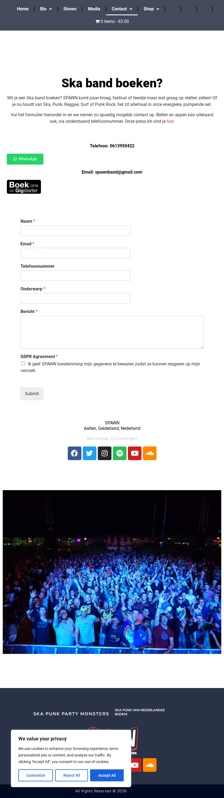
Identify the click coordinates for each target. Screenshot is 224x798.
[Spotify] (119, 453)
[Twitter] (89, 453)
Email (27, 243)
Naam (27, 221)
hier (170, 121)
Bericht (28, 311)
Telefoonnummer (37, 266)
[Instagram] (104, 453)
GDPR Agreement (39, 356)
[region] (71, 758)
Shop (149, 8)
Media (94, 8)
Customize (35, 775)
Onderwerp (32, 288)
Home (23, 8)
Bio (43, 8)
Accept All (107, 775)
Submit (32, 393)
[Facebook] (74, 453)
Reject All (71, 775)
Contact (119, 8)
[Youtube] (135, 453)
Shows (69, 8)
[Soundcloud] (150, 453)
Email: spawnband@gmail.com (112, 172)
